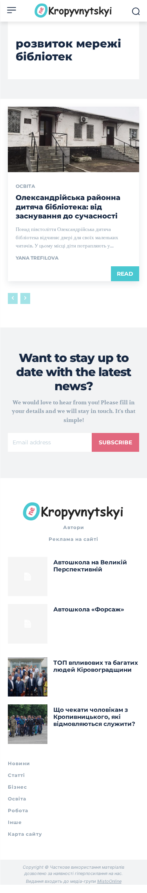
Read (125, 273)
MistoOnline (109, 881)
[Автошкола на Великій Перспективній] (27, 577)
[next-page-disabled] (25, 298)
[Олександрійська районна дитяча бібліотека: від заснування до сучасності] (73, 140)
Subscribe (115, 442)
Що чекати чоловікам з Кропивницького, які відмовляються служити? (94, 716)
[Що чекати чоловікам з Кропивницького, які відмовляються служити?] (27, 724)
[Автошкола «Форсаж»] (27, 624)
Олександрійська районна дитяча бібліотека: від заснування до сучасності (68, 206)
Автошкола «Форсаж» (88, 609)
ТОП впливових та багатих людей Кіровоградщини (95, 666)
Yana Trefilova (37, 258)
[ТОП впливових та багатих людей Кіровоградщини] (27, 677)
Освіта (25, 186)
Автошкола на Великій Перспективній (90, 565)
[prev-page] (13, 298)
